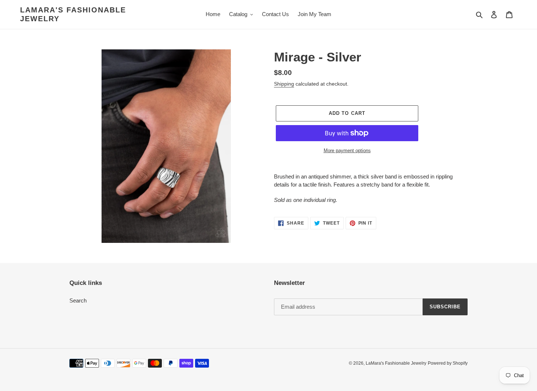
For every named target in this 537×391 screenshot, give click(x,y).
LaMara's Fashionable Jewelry (73, 14)
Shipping (284, 84)
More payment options (347, 150)
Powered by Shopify (448, 363)
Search (78, 300)
